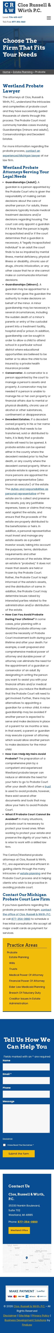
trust (48, 786)
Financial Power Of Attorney (27, 981)
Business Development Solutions (25, 1320)
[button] (49, 18)
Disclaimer (8, 1138)
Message (8, 1101)
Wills (12, 963)
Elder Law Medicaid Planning (27, 987)
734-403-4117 (15, 17)
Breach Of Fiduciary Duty (25, 993)
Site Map (24, 1315)
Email (7, 1074)
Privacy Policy (40, 1315)
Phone (7, 1087)
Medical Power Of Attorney (26, 975)
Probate (12, 952)
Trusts (13, 969)
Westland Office (19, 1230)
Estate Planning (19, 957)
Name (6, 1060)
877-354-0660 (18, 22)
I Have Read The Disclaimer (20, 1145)
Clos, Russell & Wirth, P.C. (29, 1306)
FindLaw (27, 1325)
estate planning (30, 873)
